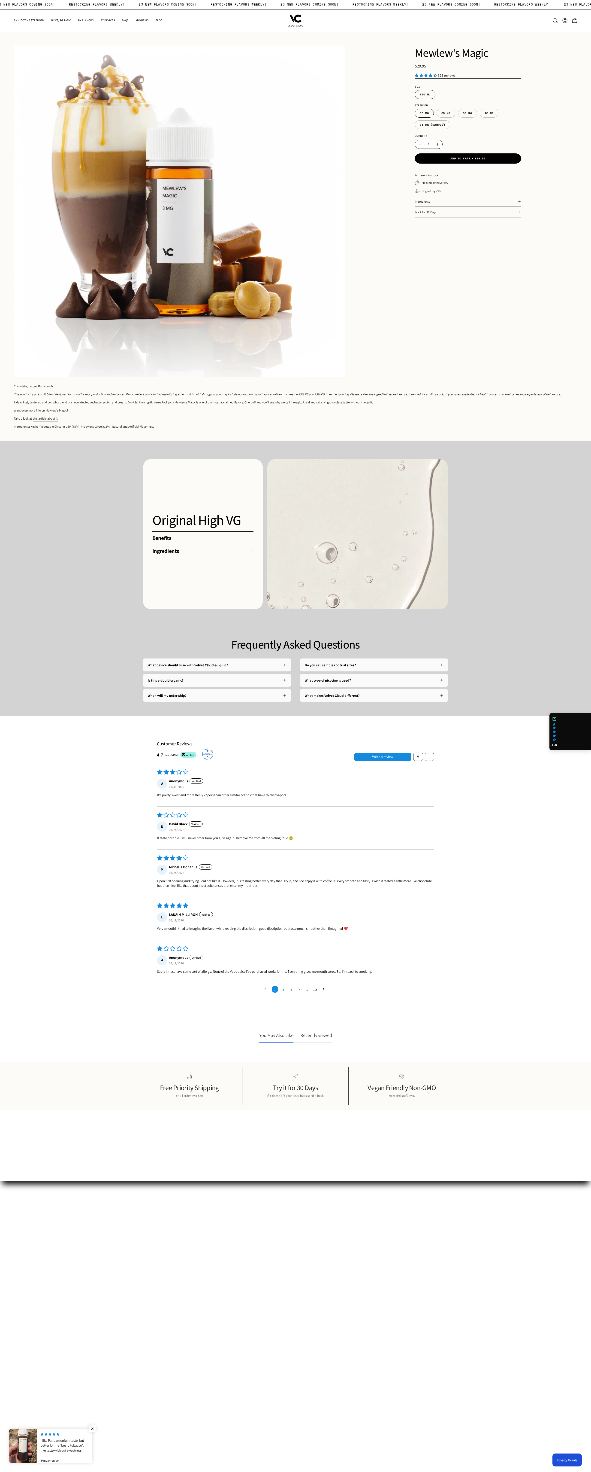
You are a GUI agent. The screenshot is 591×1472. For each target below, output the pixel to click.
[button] (555, 20)
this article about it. (45, 418)
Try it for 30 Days (426, 212)
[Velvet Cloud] (295, 20)
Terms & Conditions (314, 1256)
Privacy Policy (310, 1249)
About (304, 1241)
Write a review (382, 756)
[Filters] (418, 757)
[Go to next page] (325, 989)
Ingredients (422, 201)
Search (305, 1234)
